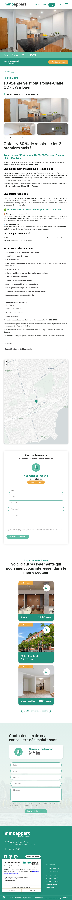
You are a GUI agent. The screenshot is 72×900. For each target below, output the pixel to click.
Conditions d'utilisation (15, 531)
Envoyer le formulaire (18, 537)
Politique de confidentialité (49, 529)
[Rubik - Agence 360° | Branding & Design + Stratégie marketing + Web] (65, 898)
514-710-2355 (36, 482)
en (59, 5)
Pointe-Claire (11, 55)
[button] (36, 401)
